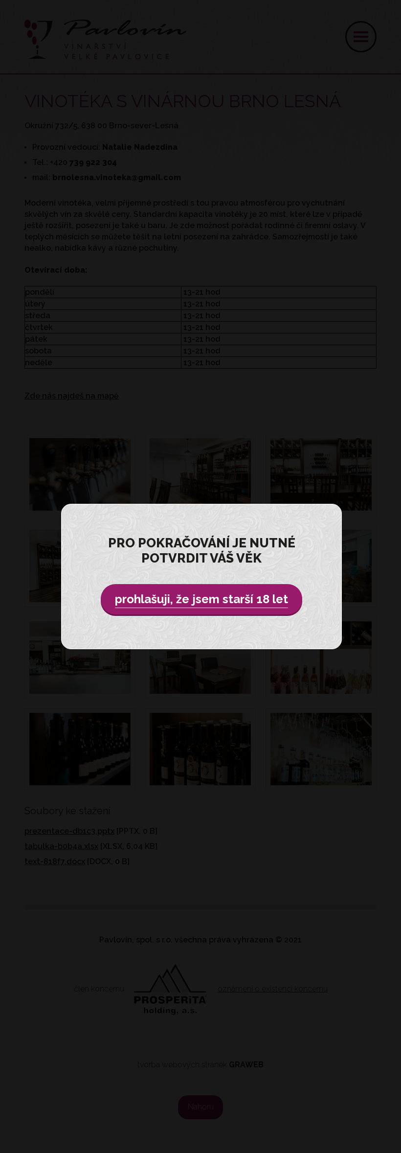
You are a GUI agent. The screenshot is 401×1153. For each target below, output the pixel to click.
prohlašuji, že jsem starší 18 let (201, 599)
